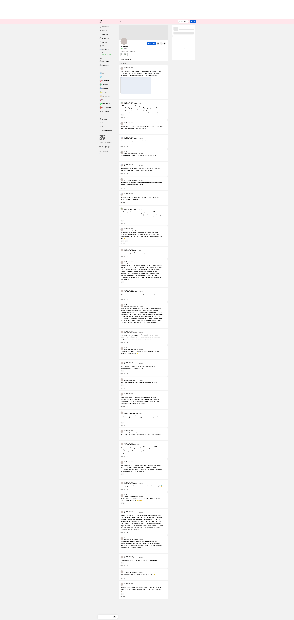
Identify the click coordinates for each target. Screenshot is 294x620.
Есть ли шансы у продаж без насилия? (131, 291)
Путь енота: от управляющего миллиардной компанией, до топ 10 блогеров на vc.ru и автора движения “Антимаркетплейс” (131, 332)
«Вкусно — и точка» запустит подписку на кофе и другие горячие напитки (131, 496)
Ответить (123, 96)
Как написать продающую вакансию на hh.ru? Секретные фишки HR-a (131, 230)
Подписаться (151, 43)
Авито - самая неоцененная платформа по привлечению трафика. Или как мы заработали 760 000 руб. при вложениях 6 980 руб (131, 153)
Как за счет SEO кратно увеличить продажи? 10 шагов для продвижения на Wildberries (131, 539)
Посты (122, 59)
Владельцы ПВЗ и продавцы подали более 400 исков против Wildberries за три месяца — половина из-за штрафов (131, 306)
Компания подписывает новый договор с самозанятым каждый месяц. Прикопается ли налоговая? (131, 463)
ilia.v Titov (126, 67)
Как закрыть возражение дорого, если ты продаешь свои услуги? (131, 363)
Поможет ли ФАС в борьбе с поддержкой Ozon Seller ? (131, 69)
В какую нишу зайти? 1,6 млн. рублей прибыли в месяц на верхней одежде (131, 557)
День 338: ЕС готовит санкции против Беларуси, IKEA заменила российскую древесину (131, 572)
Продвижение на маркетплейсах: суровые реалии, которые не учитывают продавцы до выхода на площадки (131, 483)
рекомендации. (104, 153)
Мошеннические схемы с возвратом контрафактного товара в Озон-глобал (131, 380)
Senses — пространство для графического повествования (131, 432)
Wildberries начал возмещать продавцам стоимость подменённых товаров (131, 194)
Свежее (123, 63)
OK (114, 617)
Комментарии (128, 59)
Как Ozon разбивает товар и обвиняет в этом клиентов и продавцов (131, 585)
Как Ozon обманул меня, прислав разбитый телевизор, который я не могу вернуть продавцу (131, 413)
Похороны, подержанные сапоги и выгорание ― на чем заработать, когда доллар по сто (131, 165)
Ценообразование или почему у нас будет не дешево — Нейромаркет (131, 250)
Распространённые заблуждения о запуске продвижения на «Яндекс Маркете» (131, 512)
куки (108, 616)
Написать (184, 21)
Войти (193, 21)
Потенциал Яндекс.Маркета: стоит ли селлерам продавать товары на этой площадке (131, 263)
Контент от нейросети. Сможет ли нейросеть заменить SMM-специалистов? (131, 349)
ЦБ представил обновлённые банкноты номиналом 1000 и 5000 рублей (131, 180)
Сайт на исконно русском (130, 444)
